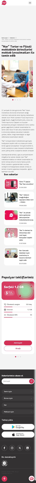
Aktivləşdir (18, 343)
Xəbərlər (12, 38)
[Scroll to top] (4, 479)
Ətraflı (18, 348)
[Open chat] (31, 478)
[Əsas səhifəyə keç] (4, 2)
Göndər (31, 381)
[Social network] (4, 448)
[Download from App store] (18, 427)
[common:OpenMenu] (30, 3)
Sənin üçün (5, 38)
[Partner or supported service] (5, 463)
